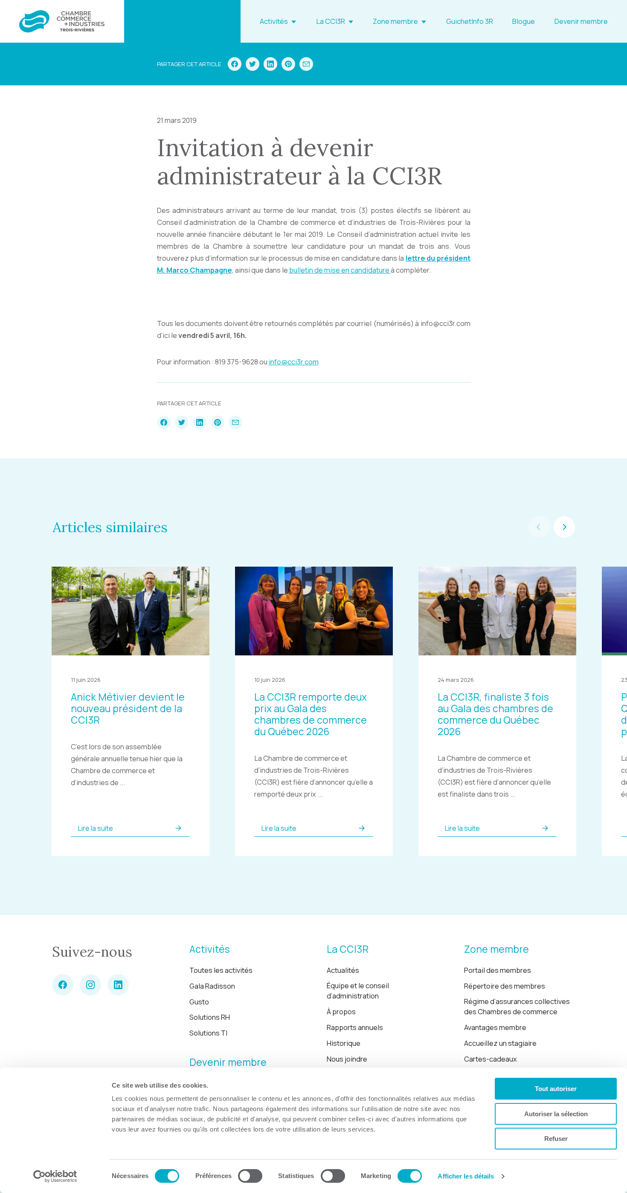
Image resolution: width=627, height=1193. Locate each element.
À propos (341, 1011)
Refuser (556, 1138)
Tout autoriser (556, 1088)
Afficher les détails (466, 1176)
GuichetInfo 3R (469, 21)
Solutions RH (209, 1017)
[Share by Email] (306, 64)
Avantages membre (495, 1027)
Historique (343, 1043)
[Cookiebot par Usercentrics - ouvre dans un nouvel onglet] (55, 1176)
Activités (274, 21)
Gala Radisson (212, 986)
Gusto (199, 1002)
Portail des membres (497, 970)
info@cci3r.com (294, 362)
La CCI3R (330, 21)
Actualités (343, 970)
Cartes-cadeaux (490, 1059)
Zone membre (395, 21)
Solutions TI (208, 1033)
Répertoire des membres (504, 986)
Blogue (523, 21)
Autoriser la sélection (556, 1113)
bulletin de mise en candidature (340, 270)
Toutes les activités (221, 970)
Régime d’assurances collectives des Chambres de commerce (517, 1007)
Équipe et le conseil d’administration (358, 991)
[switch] (250, 1176)
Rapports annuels (355, 1027)
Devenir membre (581, 21)
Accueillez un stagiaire (500, 1043)
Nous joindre (347, 1059)
